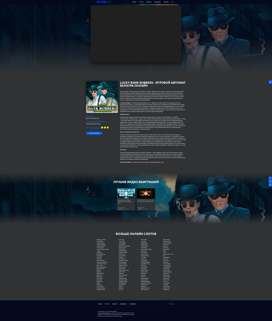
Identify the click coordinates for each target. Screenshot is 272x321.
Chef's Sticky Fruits (101, 288)
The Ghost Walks (167, 263)
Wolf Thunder (166, 279)
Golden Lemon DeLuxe (124, 270)
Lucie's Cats (143, 259)
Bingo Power (99, 275)
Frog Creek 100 (122, 259)
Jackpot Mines (144, 244)
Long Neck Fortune (145, 255)
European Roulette (123, 252)
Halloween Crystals (123, 279)
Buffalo (98, 283)
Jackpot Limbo (144, 242)
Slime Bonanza (166, 257)
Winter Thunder (166, 276)
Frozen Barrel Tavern (123, 260)
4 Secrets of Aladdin (101, 244)
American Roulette (101, 260)
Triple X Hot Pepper (167, 271)
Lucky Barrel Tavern (145, 263)
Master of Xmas (144, 271)
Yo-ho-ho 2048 (166, 288)
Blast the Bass (100, 278)
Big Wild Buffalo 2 (101, 273)
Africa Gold (99, 257)
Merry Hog (143, 275)
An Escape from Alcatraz (102, 262)
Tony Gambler (166, 268)
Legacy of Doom (144, 254)
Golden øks (121, 273)
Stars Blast (165, 259)
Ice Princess (121, 288)
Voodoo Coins (166, 273)
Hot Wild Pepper (122, 283)
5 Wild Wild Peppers (101, 246)
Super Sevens (166, 260)
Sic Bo (164, 252)
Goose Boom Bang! (123, 275)
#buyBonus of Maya (101, 239)
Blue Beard (99, 279)
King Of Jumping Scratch (146, 249)
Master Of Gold (144, 270)
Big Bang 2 (99, 271)
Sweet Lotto (166, 262)
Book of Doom (100, 281)
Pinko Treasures (144, 289)
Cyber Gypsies (122, 244)
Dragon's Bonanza (123, 250)
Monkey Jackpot (144, 278)
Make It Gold (143, 268)
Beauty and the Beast (101, 267)
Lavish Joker (143, 250)
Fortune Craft (122, 254)
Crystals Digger (122, 242)
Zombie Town (166, 289)
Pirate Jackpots (166, 239)
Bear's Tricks (99, 265)
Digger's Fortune (122, 247)
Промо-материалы (94, 133)
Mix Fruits (143, 276)
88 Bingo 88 (99, 252)
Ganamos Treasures (123, 265)
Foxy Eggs (121, 257)
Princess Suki (166, 244)
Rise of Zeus (166, 247)
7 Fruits (98, 250)
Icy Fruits (121, 289)
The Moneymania (167, 265)
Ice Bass (120, 286)
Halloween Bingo (122, 278)
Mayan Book (143, 273)
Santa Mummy (166, 249)
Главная (134, 1)
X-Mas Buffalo (166, 283)
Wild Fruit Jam (166, 275)
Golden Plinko (122, 271)
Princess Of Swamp (167, 242)
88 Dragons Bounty (101, 254)
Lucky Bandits (144, 260)
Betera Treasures (100, 268)
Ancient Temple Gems (101, 263)
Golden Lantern (122, 267)
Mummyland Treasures (146, 283)
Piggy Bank (143, 286)
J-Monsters (143, 241)
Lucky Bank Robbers (145, 262)
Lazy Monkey (144, 252)
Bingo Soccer (99, 276)
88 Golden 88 (100, 255)
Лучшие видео (157, 1)
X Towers (165, 281)
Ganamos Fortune (123, 263)
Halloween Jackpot (123, 281)
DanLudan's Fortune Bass (124, 246)
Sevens (164, 250)
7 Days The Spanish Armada (103, 249)
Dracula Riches (122, 249)
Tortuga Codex (166, 270)
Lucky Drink (143, 265)
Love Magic (143, 257)
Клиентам (166, 1)
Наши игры (148, 1)
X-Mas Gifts (165, 284)
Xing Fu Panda (166, 286)
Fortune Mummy (122, 255)
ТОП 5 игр (141, 1)
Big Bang (99, 270)
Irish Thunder (144, 239)
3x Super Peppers (100, 242)
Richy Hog (165, 246)
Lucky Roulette (144, 267)
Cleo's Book (121, 239)
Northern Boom (144, 284)
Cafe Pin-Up (99, 284)
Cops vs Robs (122, 241)
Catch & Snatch (100, 286)
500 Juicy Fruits (100, 247)
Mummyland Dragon (145, 281)
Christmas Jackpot (101, 289)
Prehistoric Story (166, 241)
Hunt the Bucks (122, 284)
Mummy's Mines (144, 279)
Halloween (121, 276)
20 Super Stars (100, 241)
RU (172, 1)
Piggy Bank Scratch (145, 288)
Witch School (166, 278)
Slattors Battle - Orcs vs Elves (168, 255)
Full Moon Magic (122, 262)
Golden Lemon (122, 268)
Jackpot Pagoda (144, 246)
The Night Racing (167, 267)
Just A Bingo (143, 247)
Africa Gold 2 (99, 259)
